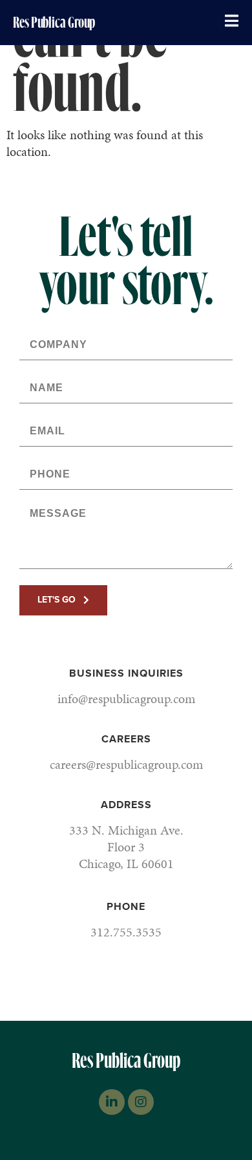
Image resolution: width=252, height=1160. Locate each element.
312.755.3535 (126, 932)
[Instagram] (141, 1102)
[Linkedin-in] (112, 1102)
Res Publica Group (54, 23)
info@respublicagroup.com (126, 699)
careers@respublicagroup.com (126, 764)
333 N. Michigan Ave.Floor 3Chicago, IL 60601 (126, 847)
